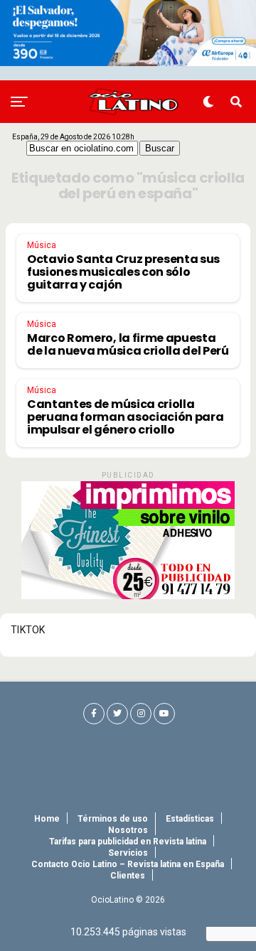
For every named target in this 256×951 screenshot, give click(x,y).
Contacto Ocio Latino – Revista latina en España (127, 864)
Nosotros (128, 830)
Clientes (127, 876)
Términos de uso (113, 819)
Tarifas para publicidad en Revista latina (127, 842)
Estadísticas (190, 819)
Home (47, 819)
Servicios (128, 853)
